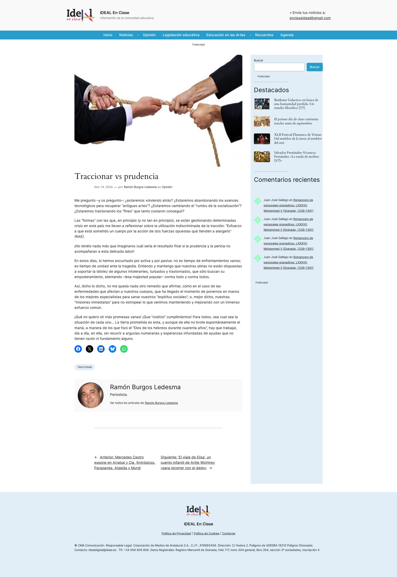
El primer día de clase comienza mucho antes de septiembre (296, 121)
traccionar (84, 367)
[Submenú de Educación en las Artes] (251, 35)
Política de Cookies (206, 533)
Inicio (107, 35)
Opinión (167, 187)
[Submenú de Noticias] (138, 35)
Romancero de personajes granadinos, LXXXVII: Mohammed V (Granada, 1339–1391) (288, 205)
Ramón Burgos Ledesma (140, 187)
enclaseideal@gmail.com (310, 18)
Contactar (229, 533)
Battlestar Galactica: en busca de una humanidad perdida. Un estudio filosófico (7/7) (296, 104)
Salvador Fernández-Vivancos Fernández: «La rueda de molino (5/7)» (296, 157)
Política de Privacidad (176, 533)
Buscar (258, 60)
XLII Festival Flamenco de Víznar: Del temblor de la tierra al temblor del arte (298, 139)
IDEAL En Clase (114, 12)
